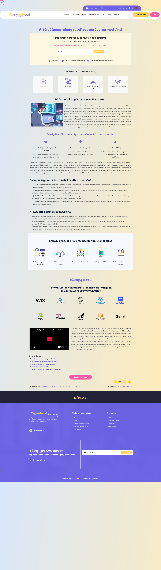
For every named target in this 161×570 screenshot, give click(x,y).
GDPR (75, 421)
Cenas (84, 14)
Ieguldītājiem (112, 427)
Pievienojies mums (114, 421)
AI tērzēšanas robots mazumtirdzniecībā (46, 369)
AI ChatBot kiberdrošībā (40, 367)
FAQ (103, 14)
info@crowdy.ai (92, 8)
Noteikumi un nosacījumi (80, 427)
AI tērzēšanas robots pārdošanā (43, 364)
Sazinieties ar (77, 430)
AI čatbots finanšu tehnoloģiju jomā (44, 361)
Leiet (154, 14)
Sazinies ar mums (141, 14)
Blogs (109, 14)
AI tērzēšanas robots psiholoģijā (43, 359)
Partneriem (111, 424)
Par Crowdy (76, 14)
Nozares (65, 14)
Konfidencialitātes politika (81, 424)
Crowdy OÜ (78, 479)
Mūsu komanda (94, 14)
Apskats (116, 14)
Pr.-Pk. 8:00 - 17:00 (109, 8)
